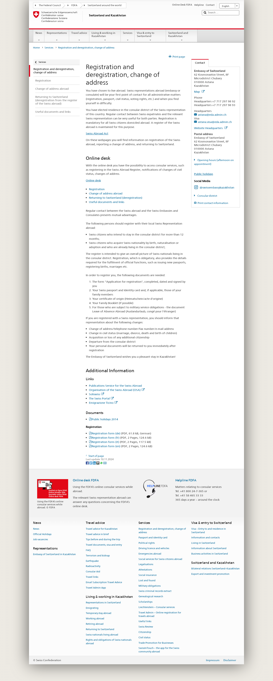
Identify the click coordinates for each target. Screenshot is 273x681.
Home (36, 47)
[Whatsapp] (101, 462)
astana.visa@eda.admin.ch (215, 122)
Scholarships (145, 601)
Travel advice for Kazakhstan (102, 528)
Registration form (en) (122, 446)
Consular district (207, 195)
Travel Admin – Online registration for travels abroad (160, 614)
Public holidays (203, 174)
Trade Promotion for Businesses (156, 642)
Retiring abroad (94, 624)
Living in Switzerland (203, 543)
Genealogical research (151, 596)
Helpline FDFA (185, 480)
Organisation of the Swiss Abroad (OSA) (115, 390)
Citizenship (145, 632)
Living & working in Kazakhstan (103, 34)
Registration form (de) (121, 433)
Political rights (147, 543)
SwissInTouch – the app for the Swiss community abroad (159, 650)
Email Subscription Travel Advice (104, 582)
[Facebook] (87, 462)
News (38, 32)
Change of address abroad (105, 193)
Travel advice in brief (97, 534)
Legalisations (146, 564)
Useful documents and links (106, 202)
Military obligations (150, 585)
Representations (57, 32)
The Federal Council (50, 5)
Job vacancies (40, 539)
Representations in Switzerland (103, 602)
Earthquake (92, 561)
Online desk (93, 180)
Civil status (144, 637)
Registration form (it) (121, 442)
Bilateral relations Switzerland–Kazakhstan (215, 568)
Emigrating (92, 608)
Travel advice (79, 32)
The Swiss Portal (99, 398)
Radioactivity (93, 566)
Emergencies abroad (150, 553)
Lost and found (147, 580)
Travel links (92, 577)
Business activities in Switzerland (209, 553)
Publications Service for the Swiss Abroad (115, 385)
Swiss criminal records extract (155, 591)
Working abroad (95, 618)
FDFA (74, 5)
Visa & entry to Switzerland (145, 34)
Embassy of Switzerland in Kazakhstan (54, 554)
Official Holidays (42, 534)
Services (127, 32)
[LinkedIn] (94, 462)
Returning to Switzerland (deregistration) (115, 197)
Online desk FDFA (86, 480)
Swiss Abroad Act (97, 133)
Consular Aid (93, 571)
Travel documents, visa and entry (104, 544)
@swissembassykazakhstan (217, 187)
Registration (97, 189)
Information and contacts (205, 537)
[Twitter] (91, 462)
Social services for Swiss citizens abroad (160, 559)
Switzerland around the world (104, 5)
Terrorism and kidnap (98, 555)
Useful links (145, 621)
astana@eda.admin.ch (212, 114)
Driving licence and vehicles (154, 548)
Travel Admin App (96, 587)
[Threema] (98, 462)
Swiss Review (146, 626)
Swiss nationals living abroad (102, 634)
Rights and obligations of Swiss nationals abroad (108, 642)
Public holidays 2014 (105, 419)
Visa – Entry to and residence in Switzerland (208, 530)
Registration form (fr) (121, 437)
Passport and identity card (153, 537)
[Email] (104, 462)
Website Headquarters (208, 128)
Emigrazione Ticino (101, 402)
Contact (198, 62)
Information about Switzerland (208, 548)
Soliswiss (94, 394)
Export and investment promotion (210, 574)
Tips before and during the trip (103, 539)
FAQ (88, 550)
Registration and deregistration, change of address (162, 530)
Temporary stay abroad (98, 613)
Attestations (145, 569)
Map (197, 91)
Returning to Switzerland (100, 629)
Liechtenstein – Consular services (157, 607)
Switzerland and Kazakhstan (178, 34)
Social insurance (148, 575)
